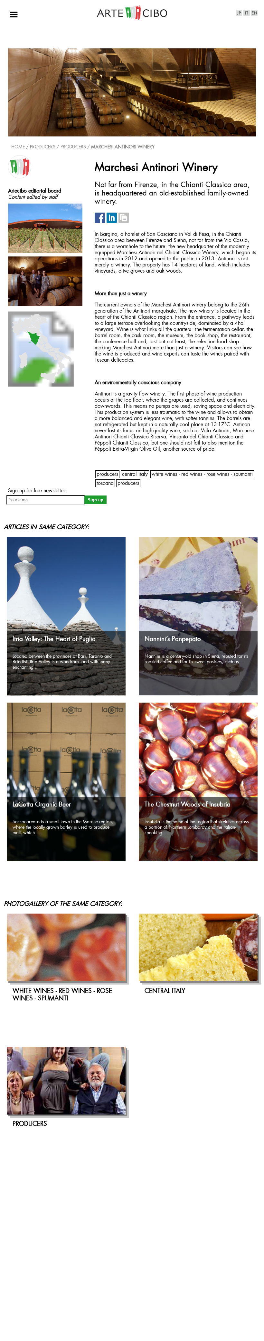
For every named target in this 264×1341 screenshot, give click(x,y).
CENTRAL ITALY (135, 474)
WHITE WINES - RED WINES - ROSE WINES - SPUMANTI (202, 474)
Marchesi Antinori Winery (123, 147)
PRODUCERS (73, 147)
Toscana (105, 483)
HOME (18, 147)
